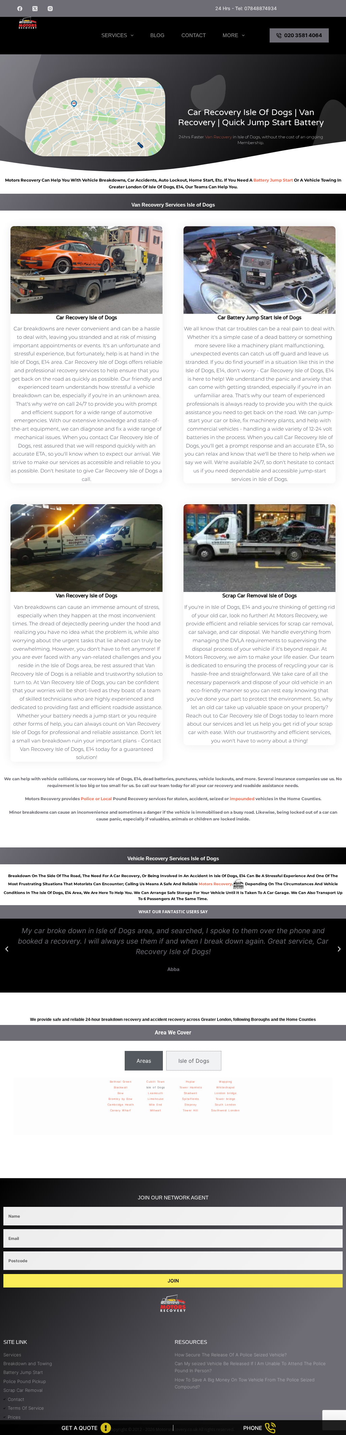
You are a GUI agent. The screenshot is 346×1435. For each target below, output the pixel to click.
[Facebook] (19, 8)
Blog (157, 35)
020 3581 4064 (303, 35)
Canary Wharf (120, 1110)
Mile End (155, 1104)
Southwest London (225, 1110)
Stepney (190, 1104)
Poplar (190, 1081)
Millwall (155, 1110)
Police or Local (96, 798)
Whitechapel (225, 1087)
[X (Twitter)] (35, 8)
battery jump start (273, 180)
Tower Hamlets (190, 1087)
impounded (242, 798)
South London (225, 1104)
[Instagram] (50, 8)
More (230, 35)
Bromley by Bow (120, 1099)
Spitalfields (190, 1099)
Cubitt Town (155, 1081)
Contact (193, 35)
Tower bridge (226, 1099)
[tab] (144, 1061)
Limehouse (156, 1099)
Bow (121, 1093)
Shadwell (190, 1093)
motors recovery (215, 884)
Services (114, 35)
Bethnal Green (121, 1081)
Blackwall (121, 1087)
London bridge (226, 1093)
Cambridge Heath (120, 1104)
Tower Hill (190, 1110)
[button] (6, 949)
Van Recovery (218, 136)
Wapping (225, 1081)
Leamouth (155, 1093)
